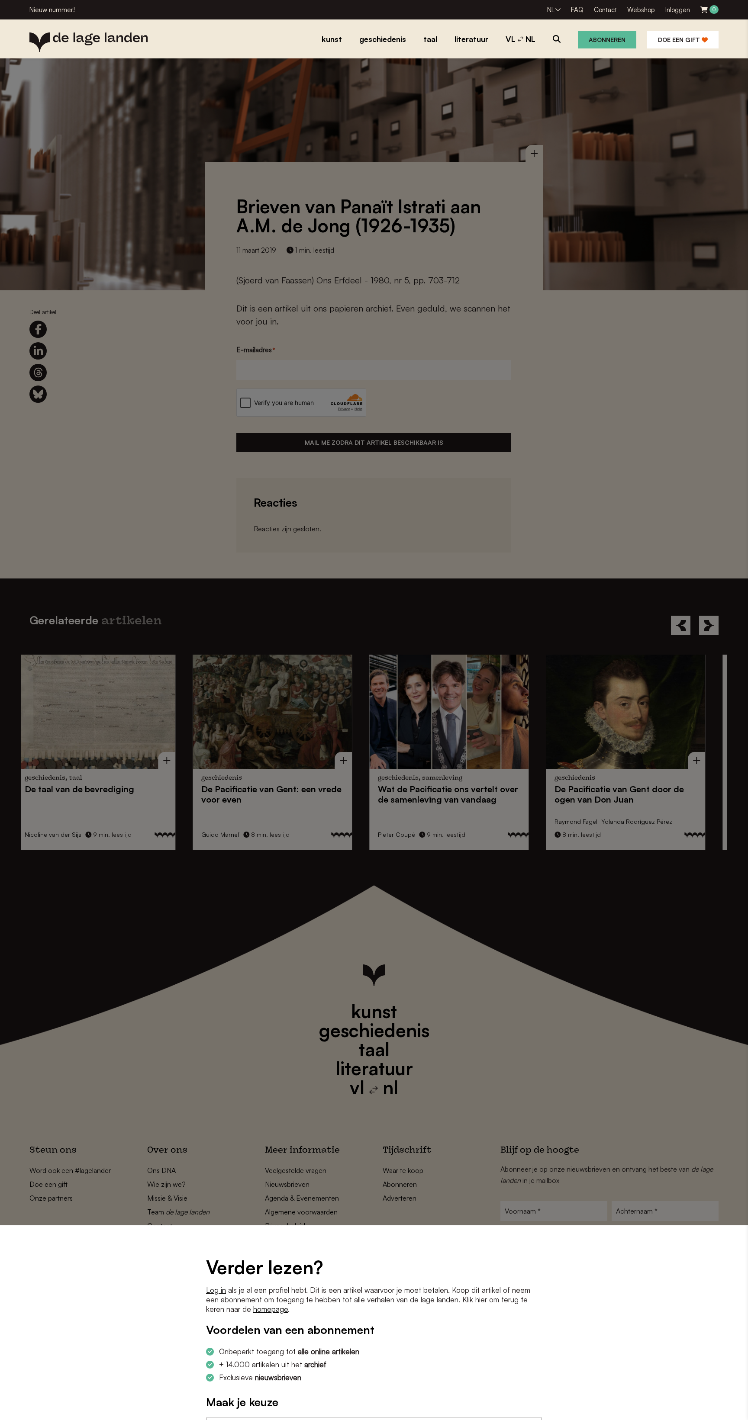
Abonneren (607, 39)
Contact (605, 10)
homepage (270, 1309)
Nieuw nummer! (52, 10)
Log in (216, 1290)
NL (551, 10)
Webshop (641, 10)
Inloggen (677, 10)
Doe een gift (680, 39)
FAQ (577, 10)
